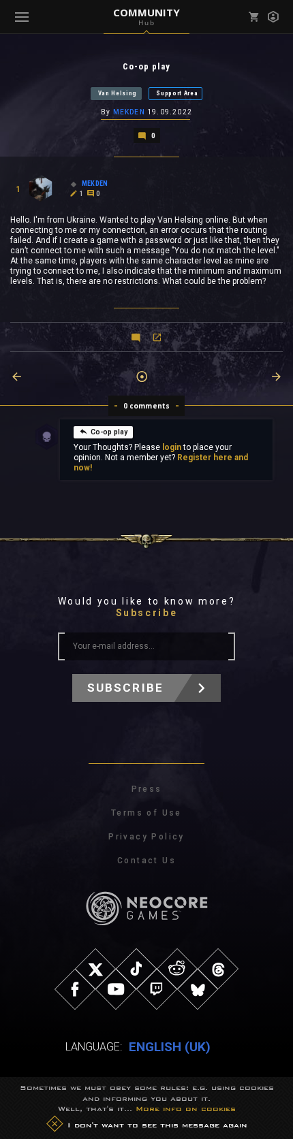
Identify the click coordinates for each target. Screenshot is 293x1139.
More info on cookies (186, 1108)
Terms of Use (146, 813)
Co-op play (109, 432)
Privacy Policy (146, 836)
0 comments (146, 406)
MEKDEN (129, 112)
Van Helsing (118, 93)
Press (147, 789)
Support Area (177, 93)
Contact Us (146, 860)
